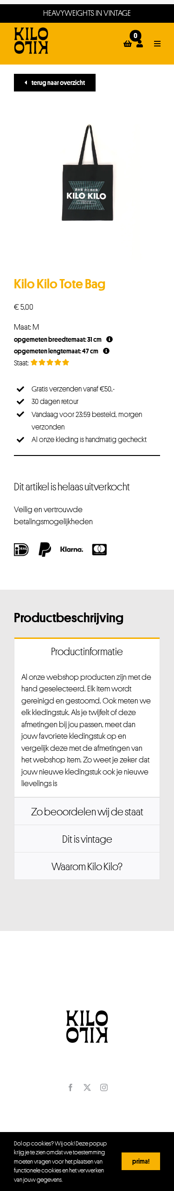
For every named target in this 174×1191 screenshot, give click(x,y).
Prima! (140, 1161)
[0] (128, 43)
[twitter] (87, 1087)
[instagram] (104, 1087)
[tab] (87, 651)
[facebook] (70, 1087)
